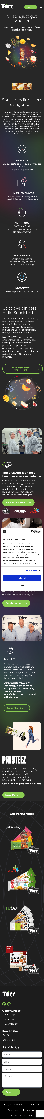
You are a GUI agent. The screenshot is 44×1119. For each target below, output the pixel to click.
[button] (41, 7)
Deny (22, 585)
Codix (31, 1116)
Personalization (10, 1024)
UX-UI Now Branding (18, 1116)
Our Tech (7, 1035)
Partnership (9, 1014)
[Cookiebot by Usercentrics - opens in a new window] (31, 531)
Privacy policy (14, 1110)
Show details (31, 571)
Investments (9, 1019)
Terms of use (29, 1110)
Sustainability (9, 1040)
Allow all (22, 578)
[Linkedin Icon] (4, 1004)
